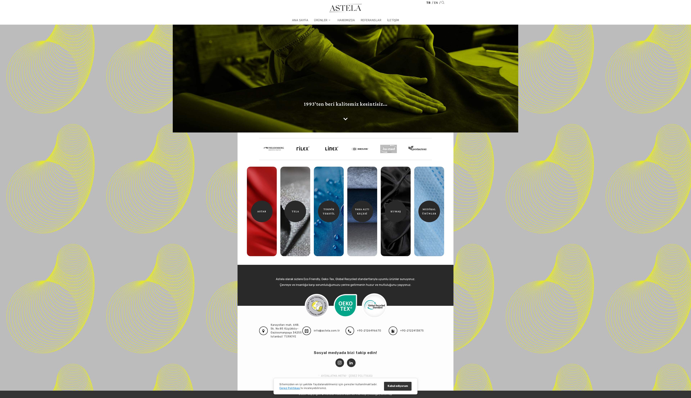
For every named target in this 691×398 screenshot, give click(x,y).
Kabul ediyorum (398, 386)
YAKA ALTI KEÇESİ (362, 211)
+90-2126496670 (369, 330)
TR (428, 2)
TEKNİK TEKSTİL (329, 211)
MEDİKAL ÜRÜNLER (429, 211)
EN (436, 2)
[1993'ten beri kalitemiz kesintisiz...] (345, 119)
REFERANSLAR (371, 20)
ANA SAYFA (300, 20)
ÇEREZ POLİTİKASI (361, 376)
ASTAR (261, 211)
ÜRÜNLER (321, 20)
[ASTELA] (345, 8)
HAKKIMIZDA (346, 20)
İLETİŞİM (393, 20)
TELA (295, 211)
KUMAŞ (395, 211)
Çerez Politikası (289, 388)
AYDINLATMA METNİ (333, 376)
